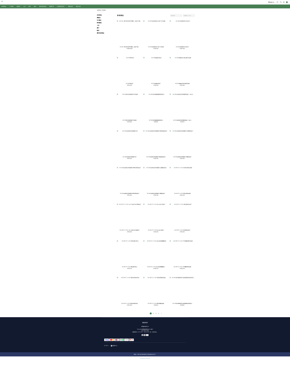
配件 (35, 6)
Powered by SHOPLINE (145, 358)
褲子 (30, 6)
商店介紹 (78, 6)
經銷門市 (51, 6)
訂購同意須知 (60, 6)
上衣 (24, 6)
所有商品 (4, 6)
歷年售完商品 (42, 6)
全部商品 (99, 10)
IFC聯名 (11, 6)
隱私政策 (70, 6)
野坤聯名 (99, 22)
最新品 (18, 6)
